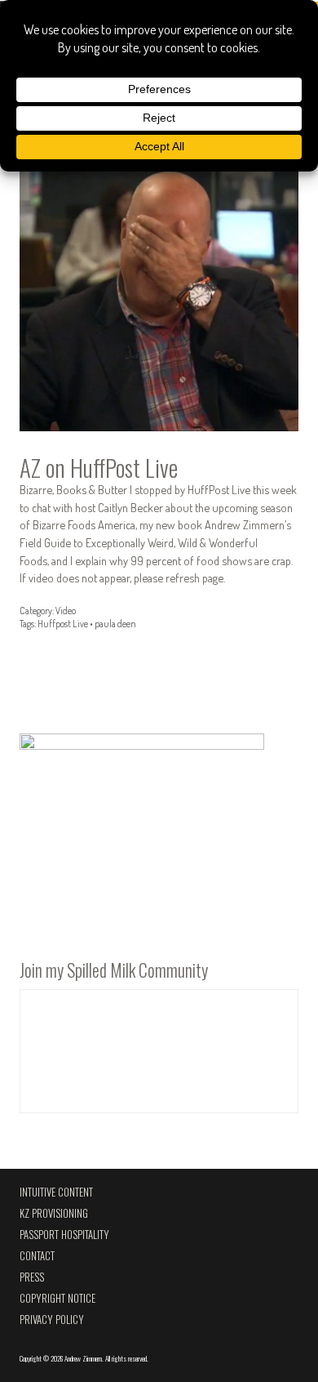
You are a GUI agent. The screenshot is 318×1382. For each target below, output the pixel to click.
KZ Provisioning (54, 1213)
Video (65, 610)
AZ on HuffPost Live (99, 467)
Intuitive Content (56, 1192)
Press (32, 1277)
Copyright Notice (57, 1298)
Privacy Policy (52, 1319)
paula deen (115, 623)
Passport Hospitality (64, 1234)
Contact (37, 1256)
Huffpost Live (63, 623)
